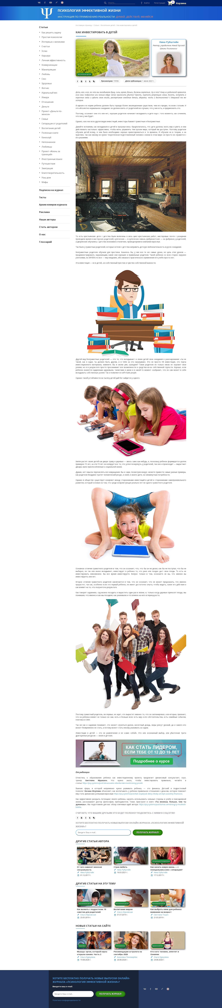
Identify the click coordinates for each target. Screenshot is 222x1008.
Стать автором (48, 226)
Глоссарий (45, 241)
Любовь (46, 74)
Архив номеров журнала (53, 204)
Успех (44, 51)
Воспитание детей (51, 128)
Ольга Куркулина (87, 957)
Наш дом (46, 177)
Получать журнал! (148, 832)
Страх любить (120, 867)
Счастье (46, 46)
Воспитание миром (123, 909)
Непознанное (48, 142)
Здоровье (47, 83)
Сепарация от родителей (54, 123)
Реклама (44, 212)
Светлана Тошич (161, 914)
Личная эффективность (53, 60)
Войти (147, 3)
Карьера (46, 55)
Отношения (47, 102)
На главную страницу (84, 25)
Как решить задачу (51, 32)
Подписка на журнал (51, 190)
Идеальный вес (49, 92)
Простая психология (52, 37)
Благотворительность (53, 173)
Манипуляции (49, 69)
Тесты (42, 197)
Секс (44, 78)
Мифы (45, 182)
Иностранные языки (52, 159)
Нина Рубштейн (168, 42)
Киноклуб (46, 137)
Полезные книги (50, 132)
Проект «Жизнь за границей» (51, 153)
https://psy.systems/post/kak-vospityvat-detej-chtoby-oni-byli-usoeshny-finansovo (148, 794)
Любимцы (47, 146)
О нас (42, 234)
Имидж (45, 97)
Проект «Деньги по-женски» (52, 113)
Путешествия (48, 163)
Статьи (43, 27)
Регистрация (159, 3)
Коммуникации (49, 65)
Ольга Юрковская (88, 914)
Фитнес (45, 88)
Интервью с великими (53, 41)
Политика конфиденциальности (66, 1000)
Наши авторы (47, 219)
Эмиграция (47, 168)
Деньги (45, 106)
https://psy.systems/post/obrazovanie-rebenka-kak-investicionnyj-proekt (113, 783)
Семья (45, 119)
